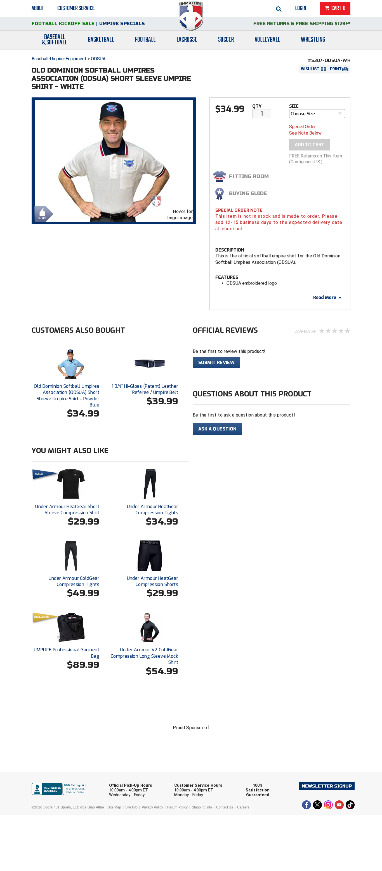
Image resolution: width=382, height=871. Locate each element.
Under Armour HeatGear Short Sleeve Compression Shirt (67, 510)
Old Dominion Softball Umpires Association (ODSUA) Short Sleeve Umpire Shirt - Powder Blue (66, 395)
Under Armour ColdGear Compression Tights (74, 581)
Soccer (226, 39)
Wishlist (310, 69)
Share (42, 213)
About (38, 8)
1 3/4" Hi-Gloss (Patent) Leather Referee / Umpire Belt (145, 389)
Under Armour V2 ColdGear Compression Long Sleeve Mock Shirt (144, 656)
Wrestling (313, 39)
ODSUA (98, 58)
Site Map (114, 807)
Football (145, 39)
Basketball (101, 39)
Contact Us (224, 807)
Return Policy (177, 807)
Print (336, 69)
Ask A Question (217, 429)
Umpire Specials (122, 23)
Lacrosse (186, 39)
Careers (243, 807)
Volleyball (267, 39)
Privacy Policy (152, 807)
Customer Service (76, 8)
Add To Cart (309, 145)
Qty (256, 106)
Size (294, 106)
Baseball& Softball (54, 40)
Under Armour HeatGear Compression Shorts (152, 581)
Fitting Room (249, 176)
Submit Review (216, 362)
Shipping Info (202, 807)
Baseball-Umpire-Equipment (59, 58)
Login (300, 8)
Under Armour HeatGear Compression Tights (152, 510)
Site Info (131, 807)
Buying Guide (248, 193)
